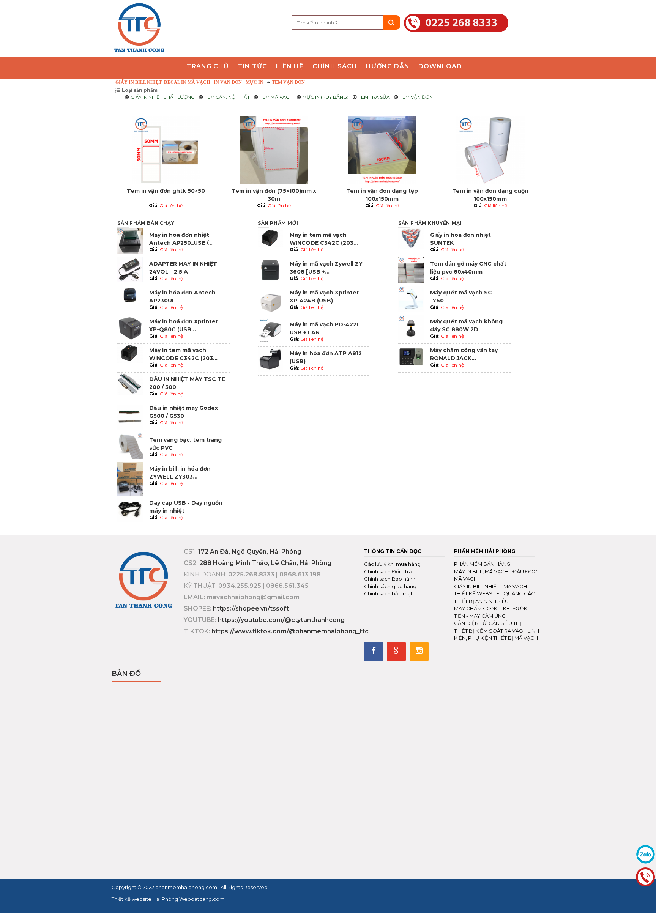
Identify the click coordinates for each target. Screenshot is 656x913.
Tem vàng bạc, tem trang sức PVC (185, 443)
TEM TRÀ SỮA (374, 97)
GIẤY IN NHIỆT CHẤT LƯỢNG (163, 97)
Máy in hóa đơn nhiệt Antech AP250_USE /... (181, 238)
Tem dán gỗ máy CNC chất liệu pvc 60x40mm (468, 267)
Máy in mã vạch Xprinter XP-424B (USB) (324, 296)
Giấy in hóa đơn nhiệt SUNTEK (460, 238)
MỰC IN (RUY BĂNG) (325, 97)
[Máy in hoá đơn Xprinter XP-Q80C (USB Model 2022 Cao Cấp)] (130, 327)
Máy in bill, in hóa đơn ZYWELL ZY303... (180, 472)
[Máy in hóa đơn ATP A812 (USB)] (270, 359)
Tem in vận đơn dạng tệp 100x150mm (382, 194)
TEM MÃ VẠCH (276, 97)
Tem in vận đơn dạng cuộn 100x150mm (490, 194)
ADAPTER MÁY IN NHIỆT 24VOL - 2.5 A (183, 267)
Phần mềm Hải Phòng (485, 551)
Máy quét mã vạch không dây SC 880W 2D (466, 325)
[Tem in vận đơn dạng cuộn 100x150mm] (490, 150)
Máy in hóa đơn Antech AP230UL (182, 296)
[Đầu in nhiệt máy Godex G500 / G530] (130, 417)
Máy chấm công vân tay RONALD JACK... (464, 354)
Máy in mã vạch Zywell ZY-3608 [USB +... (327, 267)
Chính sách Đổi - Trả (388, 571)
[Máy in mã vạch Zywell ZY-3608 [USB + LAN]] (270, 269)
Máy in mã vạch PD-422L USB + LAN (325, 328)
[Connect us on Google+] (396, 651)
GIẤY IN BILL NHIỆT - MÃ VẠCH (490, 586)
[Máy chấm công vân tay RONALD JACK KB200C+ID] (411, 356)
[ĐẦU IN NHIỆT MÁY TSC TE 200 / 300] (130, 383)
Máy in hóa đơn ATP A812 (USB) (326, 357)
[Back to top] (648, 899)
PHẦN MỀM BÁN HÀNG (482, 564)
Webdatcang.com (201, 899)
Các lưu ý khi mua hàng (392, 564)
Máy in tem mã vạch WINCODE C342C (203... (183, 354)
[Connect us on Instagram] (419, 651)
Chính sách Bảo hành (389, 579)
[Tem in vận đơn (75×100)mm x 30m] (274, 150)
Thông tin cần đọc (392, 551)
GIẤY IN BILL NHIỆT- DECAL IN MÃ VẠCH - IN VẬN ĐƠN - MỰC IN (189, 82)
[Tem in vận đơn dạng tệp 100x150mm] (382, 150)
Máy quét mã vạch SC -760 (461, 296)
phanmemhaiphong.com (186, 887)
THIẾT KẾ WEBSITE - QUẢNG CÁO (495, 593)
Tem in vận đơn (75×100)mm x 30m (274, 194)
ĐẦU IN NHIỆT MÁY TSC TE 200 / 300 (187, 383)
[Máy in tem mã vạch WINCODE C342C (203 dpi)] (130, 353)
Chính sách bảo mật (388, 593)
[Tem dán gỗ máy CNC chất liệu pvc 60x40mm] (411, 269)
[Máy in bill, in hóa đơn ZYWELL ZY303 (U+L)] (130, 479)
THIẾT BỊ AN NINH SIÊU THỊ (486, 601)
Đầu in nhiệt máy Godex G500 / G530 (183, 412)
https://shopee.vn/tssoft (251, 608)
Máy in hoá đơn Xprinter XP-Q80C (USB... (183, 325)
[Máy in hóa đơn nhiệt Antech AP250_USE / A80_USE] (130, 240)
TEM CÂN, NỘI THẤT (227, 97)
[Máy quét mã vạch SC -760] (411, 298)
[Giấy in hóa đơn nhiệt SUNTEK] (411, 238)
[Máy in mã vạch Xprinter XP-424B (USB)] (270, 301)
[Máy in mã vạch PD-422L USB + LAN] (270, 330)
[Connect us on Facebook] (373, 651)
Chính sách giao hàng (390, 586)
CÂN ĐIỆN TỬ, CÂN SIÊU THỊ (487, 623)
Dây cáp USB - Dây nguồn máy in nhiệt (185, 506)
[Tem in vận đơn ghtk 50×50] (166, 150)
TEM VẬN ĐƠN (288, 82)
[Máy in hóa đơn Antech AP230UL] (130, 298)
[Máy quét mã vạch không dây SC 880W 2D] (411, 327)
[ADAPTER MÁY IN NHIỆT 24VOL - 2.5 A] (130, 269)
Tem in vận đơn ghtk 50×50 (166, 190)
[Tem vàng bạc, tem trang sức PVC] (130, 446)
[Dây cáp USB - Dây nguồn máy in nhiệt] (130, 508)
